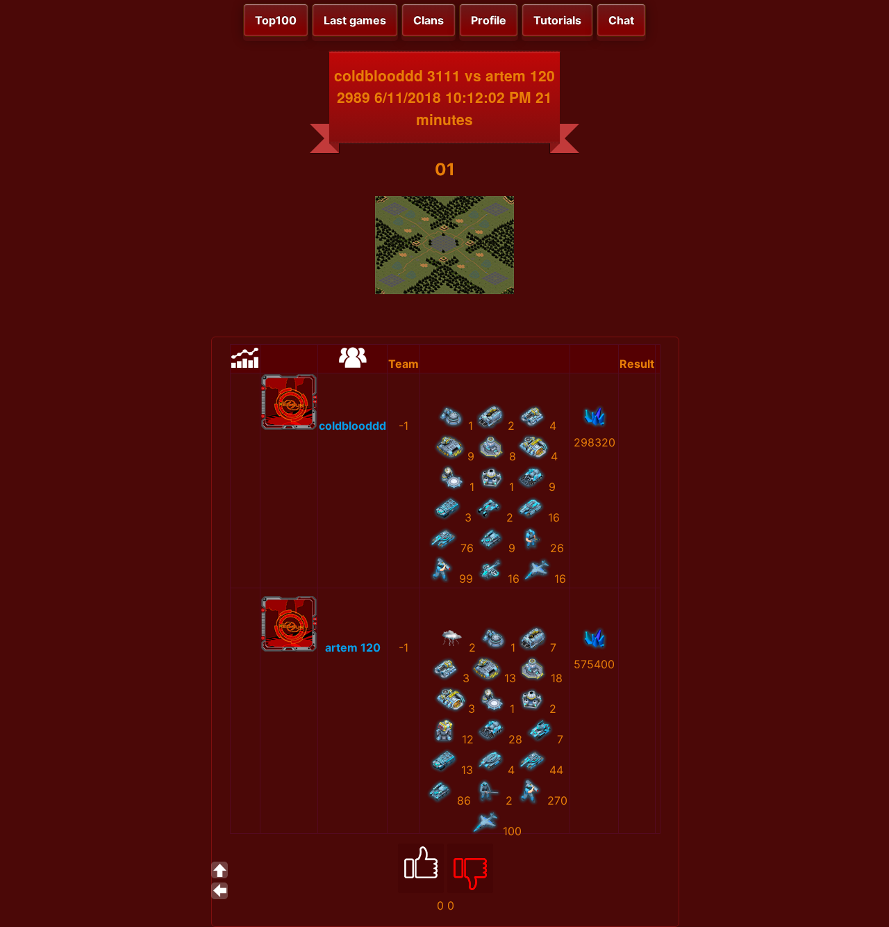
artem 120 (353, 647)
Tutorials (557, 20)
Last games (355, 20)
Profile (488, 20)
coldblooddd (352, 426)
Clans (428, 20)
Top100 (276, 20)
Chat (621, 20)
